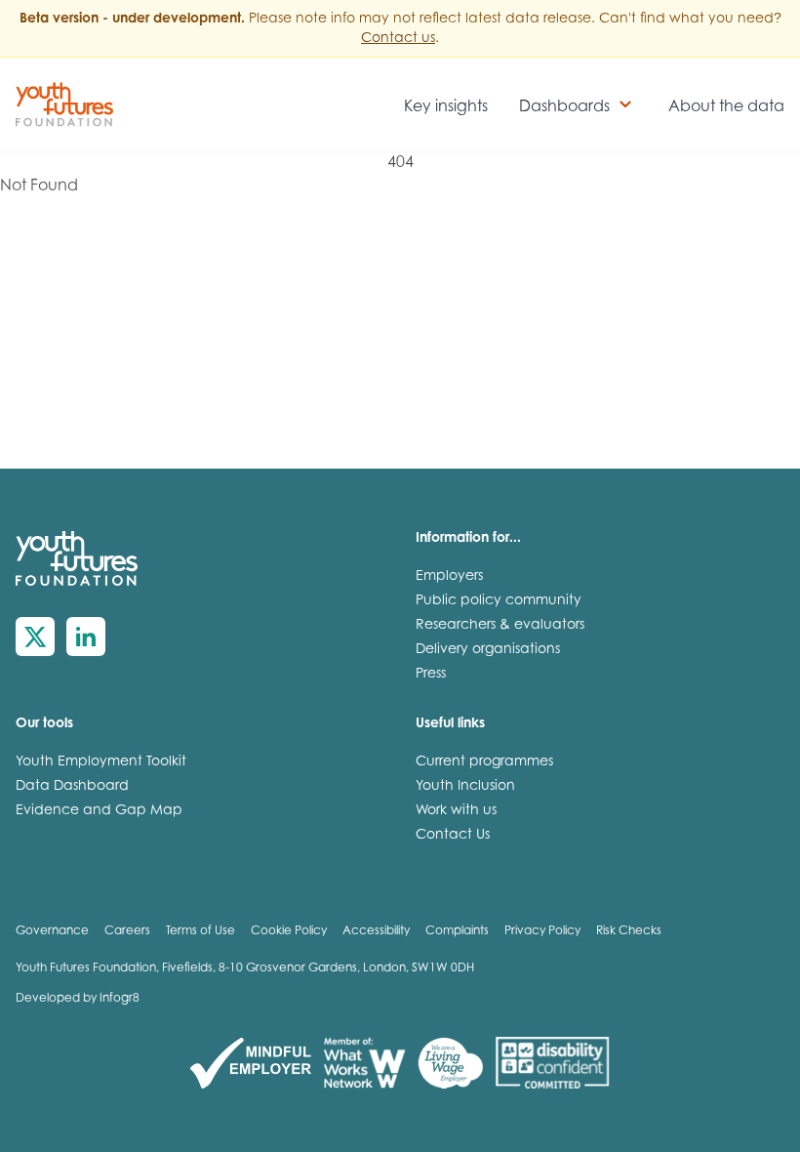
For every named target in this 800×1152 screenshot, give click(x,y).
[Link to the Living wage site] (450, 1063)
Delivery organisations (488, 650)
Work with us (456, 811)
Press (431, 674)
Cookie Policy (289, 931)
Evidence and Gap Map (99, 811)
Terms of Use (200, 931)
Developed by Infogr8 (78, 999)
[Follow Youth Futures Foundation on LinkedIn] (85, 636)
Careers (127, 931)
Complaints (457, 931)
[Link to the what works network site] (364, 1063)
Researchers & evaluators (500, 626)
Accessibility (376, 931)
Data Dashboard (72, 787)
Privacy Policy (542, 931)
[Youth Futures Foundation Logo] (64, 104)
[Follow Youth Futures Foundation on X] (35, 636)
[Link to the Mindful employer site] (250, 1063)
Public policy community (498, 601)
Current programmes (484, 762)
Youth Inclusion (465, 787)
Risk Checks (628, 931)
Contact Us (453, 836)
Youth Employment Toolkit (101, 762)
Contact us (398, 39)
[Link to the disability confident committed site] (552, 1063)
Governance (52, 931)
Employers (449, 577)
